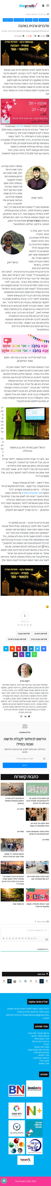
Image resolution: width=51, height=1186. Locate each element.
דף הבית (43, 14)
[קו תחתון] (9, 938)
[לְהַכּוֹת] (13, 938)
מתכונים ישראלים (41, 1052)
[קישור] (28, 938)
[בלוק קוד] (25, 938)
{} (32, 938)
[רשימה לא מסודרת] (19, 938)
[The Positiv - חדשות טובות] (29, 5)
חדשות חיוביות (40, 633)
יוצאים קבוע (33, 1049)
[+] (34, 938)
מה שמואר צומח (18, 904)
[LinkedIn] (24, 716)
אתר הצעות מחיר (41, 1038)
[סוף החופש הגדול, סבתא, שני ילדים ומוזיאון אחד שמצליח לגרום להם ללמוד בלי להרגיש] (37, 789)
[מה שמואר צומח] (12, 894)
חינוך (35, 20)
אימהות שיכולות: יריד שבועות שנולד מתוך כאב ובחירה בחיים (13, 855)
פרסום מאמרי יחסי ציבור (38, 1033)
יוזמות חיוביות (18, 20)
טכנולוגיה (28, 20)
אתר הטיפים (43, 1055)
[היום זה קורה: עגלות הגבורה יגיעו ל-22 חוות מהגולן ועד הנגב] (37, 867)
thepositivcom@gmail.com (36, 1014)
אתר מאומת (43, 1063)
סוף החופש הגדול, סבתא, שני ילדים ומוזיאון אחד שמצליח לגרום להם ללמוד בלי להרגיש (37, 800)
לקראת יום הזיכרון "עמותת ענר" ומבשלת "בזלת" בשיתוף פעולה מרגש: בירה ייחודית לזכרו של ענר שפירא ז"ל (12, 880)
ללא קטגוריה (8, 20)
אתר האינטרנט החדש (32, 493)
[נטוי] (6, 938)
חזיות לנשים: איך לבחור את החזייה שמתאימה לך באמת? (39, 824)
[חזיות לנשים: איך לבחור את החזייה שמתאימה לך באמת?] (37, 814)
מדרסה (19, 126)
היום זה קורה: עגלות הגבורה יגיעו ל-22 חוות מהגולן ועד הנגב (38, 877)
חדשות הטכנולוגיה (41, 1057)
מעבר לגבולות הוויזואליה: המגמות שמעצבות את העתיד (38, 905)
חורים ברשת (43, 1049)
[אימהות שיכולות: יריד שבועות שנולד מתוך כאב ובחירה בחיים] (12, 844)
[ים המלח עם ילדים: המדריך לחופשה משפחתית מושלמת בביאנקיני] (12, 789)
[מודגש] (3, 938)
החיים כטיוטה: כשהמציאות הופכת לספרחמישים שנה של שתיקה (37, 832)
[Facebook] (43, 648)
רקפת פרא (43, 36)
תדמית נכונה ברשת (40, 1041)
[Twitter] (37, 648)
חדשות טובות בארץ (38, 639)
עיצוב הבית (44, 1060)
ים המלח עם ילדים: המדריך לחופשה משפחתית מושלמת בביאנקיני (14, 800)
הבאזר (46, 1044)
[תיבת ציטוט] (22, 938)
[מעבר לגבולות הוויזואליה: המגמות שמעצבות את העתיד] (37, 894)
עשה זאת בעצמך (41, 1046)
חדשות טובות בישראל (16, 639)
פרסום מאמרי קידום (40, 1035)
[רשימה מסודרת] (16, 938)
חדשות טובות (31, 14)
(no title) (20, 809)
